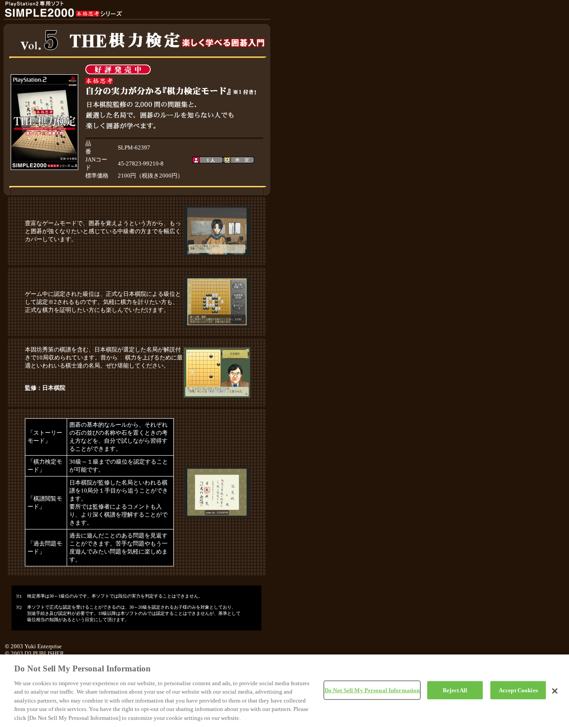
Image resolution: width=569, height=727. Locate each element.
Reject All (455, 690)
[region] (284, 690)
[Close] (555, 691)
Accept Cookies (518, 690)
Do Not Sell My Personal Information (372, 690)
